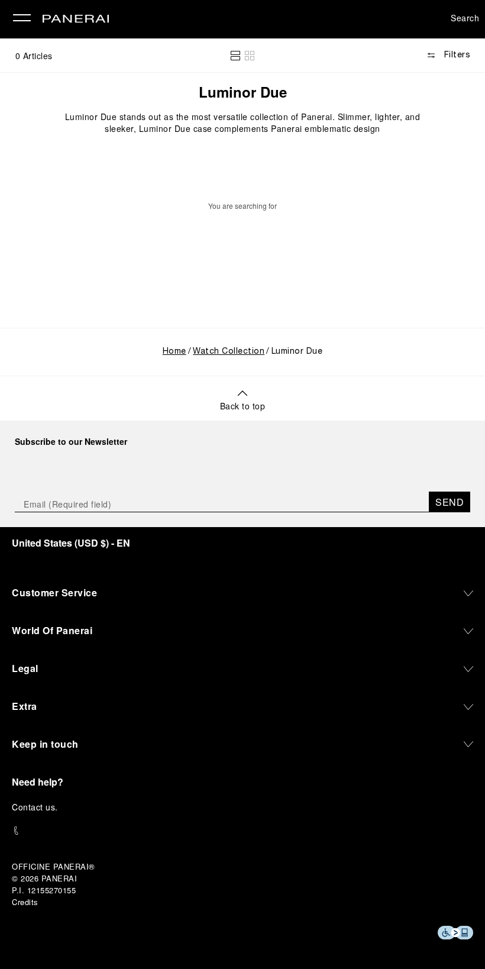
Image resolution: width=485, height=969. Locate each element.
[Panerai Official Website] (76, 19)
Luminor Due (243, 92)
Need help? (37, 782)
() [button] (71, 543)
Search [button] (465, 18)
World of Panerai (52, 630)
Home (174, 352)
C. (35, 807)
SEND (449, 502)
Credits (25, 901)
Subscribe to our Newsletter (71, 441)
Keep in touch (45, 744)
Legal (25, 668)
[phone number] (242, 831)
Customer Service (54, 592)
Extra (24, 706)
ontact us (37, 807)
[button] (235, 55)
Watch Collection (228, 352)
